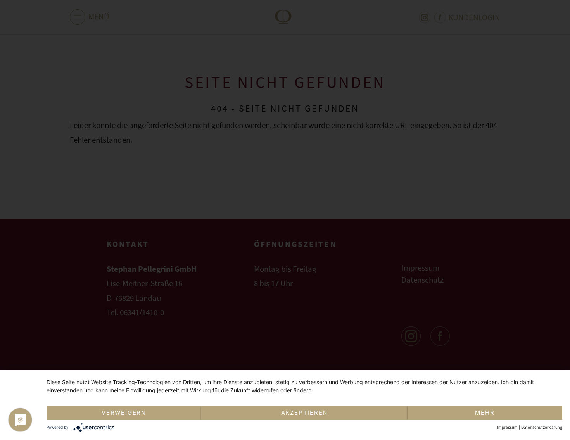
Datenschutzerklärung (541, 427)
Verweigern (124, 412)
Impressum (507, 427)
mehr (484, 412)
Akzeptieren (304, 412)
